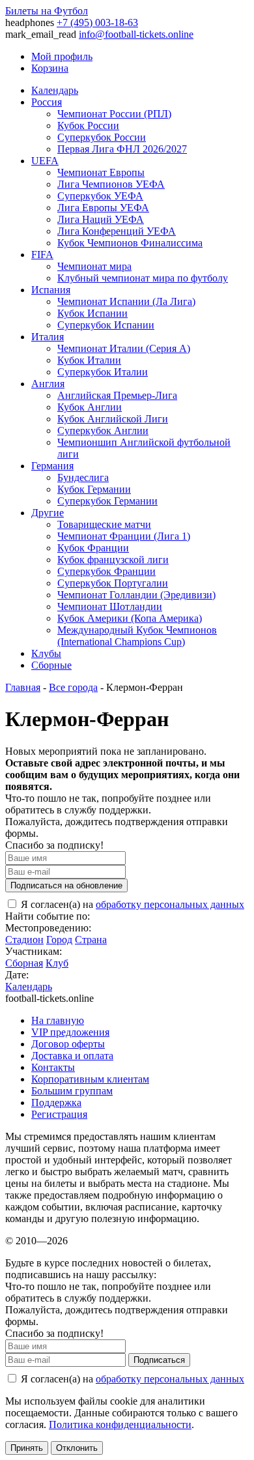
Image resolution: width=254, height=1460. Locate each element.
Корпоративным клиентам (90, 1079)
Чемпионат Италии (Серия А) (123, 348)
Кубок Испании (92, 313)
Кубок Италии (89, 360)
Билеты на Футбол (46, 10)
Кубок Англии (89, 407)
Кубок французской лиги (113, 559)
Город (59, 939)
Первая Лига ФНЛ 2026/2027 (122, 148)
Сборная (24, 963)
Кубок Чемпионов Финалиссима (130, 242)
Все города (73, 687)
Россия (46, 102)
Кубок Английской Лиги (112, 418)
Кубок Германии (94, 489)
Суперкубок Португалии (112, 583)
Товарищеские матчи (104, 524)
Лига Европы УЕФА (103, 207)
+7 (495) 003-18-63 (97, 22)
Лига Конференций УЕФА (116, 231)
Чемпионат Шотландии (109, 606)
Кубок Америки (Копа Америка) (129, 618)
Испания (50, 289)
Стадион (24, 939)
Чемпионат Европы (101, 172)
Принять (26, 1448)
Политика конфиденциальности (120, 1424)
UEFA (45, 160)
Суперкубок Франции (106, 571)
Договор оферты (68, 1043)
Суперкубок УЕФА (100, 195)
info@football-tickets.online (136, 34)
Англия (47, 383)
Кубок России (88, 125)
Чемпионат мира (94, 266)
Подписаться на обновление (66, 885)
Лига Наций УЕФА (100, 219)
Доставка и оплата (72, 1055)
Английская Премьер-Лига (117, 395)
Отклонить (77, 1448)
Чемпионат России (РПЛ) (114, 113)
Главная (22, 687)
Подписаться (159, 1360)
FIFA (42, 254)
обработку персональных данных (170, 904)
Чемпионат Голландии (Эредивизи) (136, 594)
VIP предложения (70, 1032)
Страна (91, 939)
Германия (52, 465)
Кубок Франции (93, 547)
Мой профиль (61, 56)
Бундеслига (83, 477)
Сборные (51, 665)
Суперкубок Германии (107, 500)
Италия (47, 336)
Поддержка (56, 1102)
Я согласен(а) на (131, 904)
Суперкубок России (101, 137)
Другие (47, 512)
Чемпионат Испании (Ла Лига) (126, 301)
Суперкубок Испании (105, 324)
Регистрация (59, 1114)
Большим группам (72, 1090)
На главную (57, 1020)
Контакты (53, 1067)
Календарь (54, 90)
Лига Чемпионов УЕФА (111, 184)
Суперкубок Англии (102, 430)
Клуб (57, 963)
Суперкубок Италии (102, 371)
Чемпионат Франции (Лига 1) (123, 536)
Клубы (46, 653)
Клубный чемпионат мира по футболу (142, 278)
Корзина (49, 68)
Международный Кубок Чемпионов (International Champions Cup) (137, 635)
